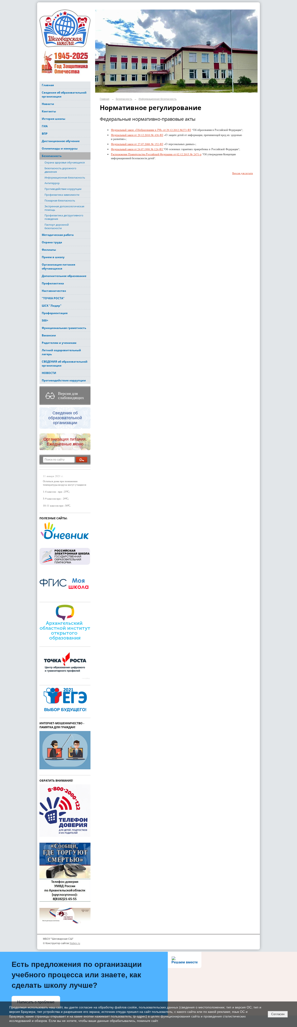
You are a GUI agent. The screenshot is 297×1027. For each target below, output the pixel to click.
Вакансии (49, 335)
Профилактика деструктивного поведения (64, 217)
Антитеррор (52, 183)
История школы (53, 119)
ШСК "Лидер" (51, 306)
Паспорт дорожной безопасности (57, 226)
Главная (48, 85)
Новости (48, 104)
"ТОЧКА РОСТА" (53, 298)
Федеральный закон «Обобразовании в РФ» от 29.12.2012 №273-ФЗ (151, 130)
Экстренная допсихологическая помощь (64, 208)
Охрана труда (52, 242)
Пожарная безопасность (60, 200)
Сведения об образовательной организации (64, 94)
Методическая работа (58, 235)
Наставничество (54, 291)
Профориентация (55, 313)
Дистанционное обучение (61, 141)
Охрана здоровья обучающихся (65, 162)
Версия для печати (242, 173)
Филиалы (49, 250)
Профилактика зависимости (62, 194)
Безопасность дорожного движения (60, 169)
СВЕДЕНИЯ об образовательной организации (64, 363)
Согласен (277, 1014)
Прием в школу (53, 257)
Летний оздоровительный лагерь (61, 352)
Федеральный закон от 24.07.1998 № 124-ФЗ (137, 149)
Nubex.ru (75, 943)
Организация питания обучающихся (58, 266)
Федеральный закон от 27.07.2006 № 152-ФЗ (137, 144)
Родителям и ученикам (59, 343)
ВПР (45, 134)
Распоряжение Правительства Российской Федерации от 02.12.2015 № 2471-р (156, 154)
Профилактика (53, 283)
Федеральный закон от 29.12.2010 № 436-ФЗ (137, 135)
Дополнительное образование (64, 276)
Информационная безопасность (65, 177)
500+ (45, 320)
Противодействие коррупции (63, 189)
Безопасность (51, 156)
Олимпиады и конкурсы (59, 148)
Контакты (49, 111)
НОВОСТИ (49, 373)
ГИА (45, 126)
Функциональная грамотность (64, 328)
